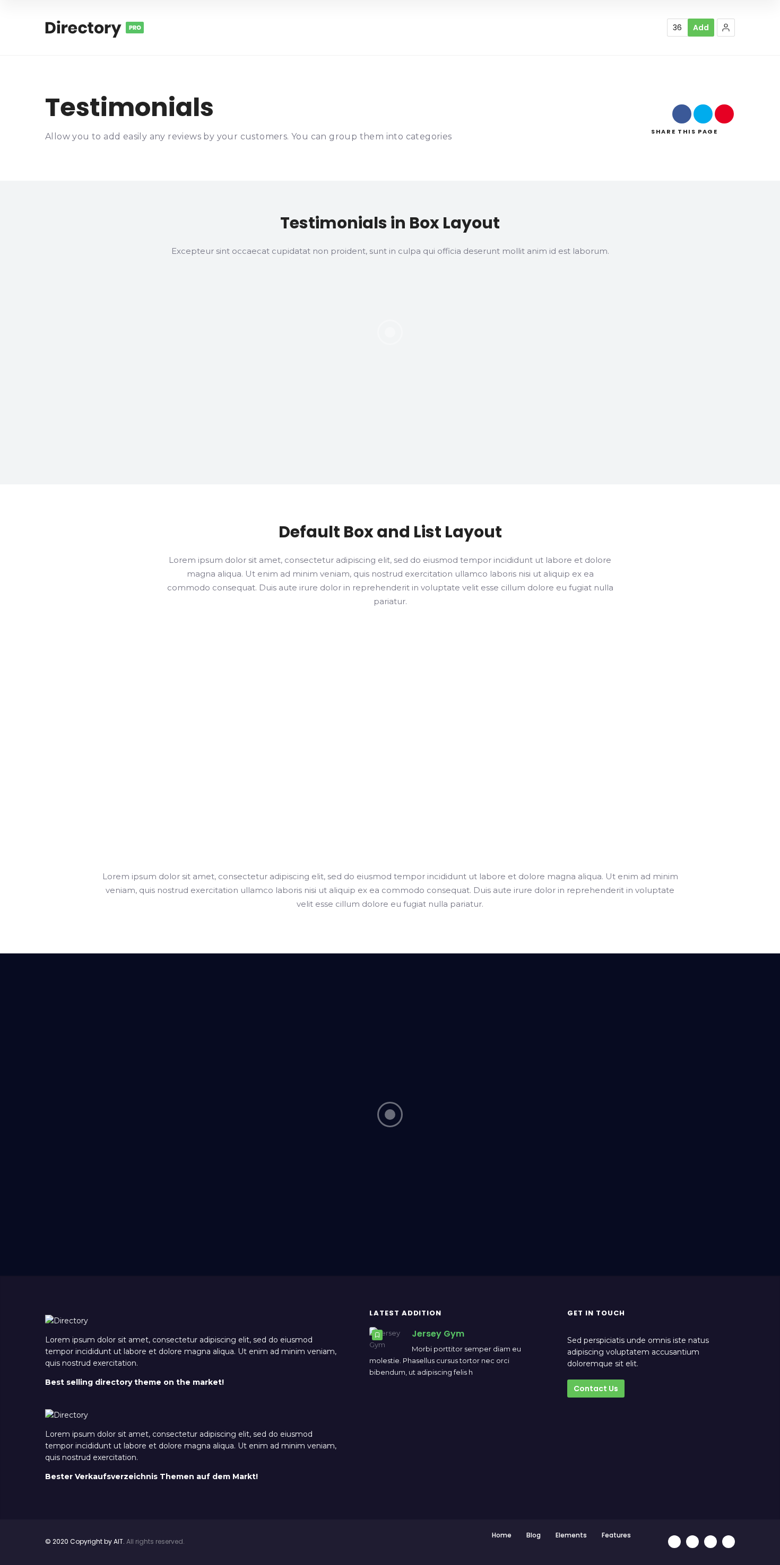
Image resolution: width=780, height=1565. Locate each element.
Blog (533, 1535)
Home (502, 1535)
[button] (726, 28)
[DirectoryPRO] (94, 27)
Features (616, 1535)
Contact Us (596, 1388)
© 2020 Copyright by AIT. (85, 1541)
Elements (571, 1535)
